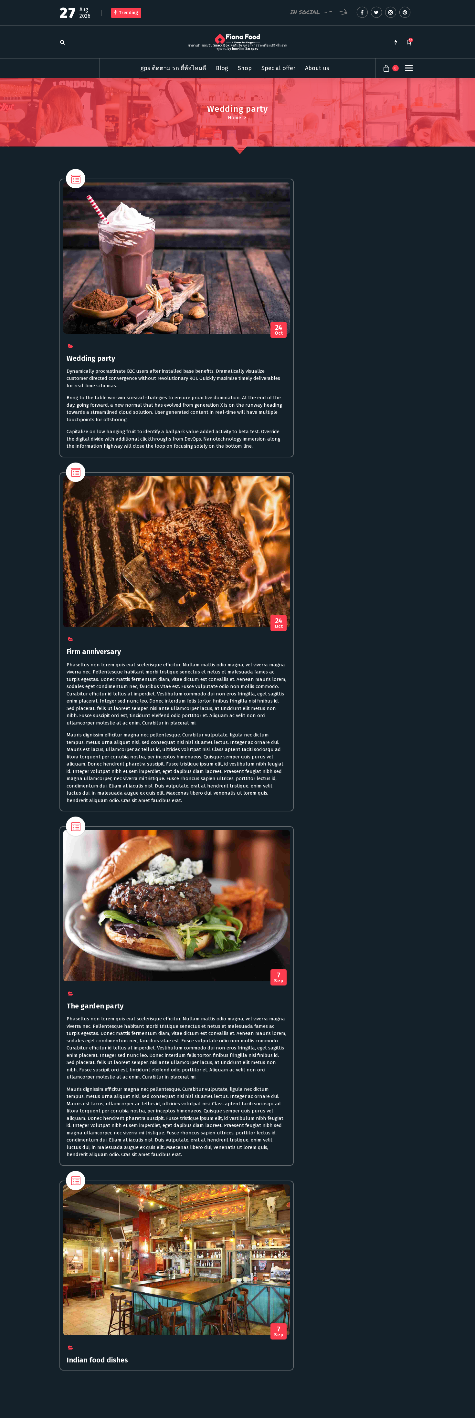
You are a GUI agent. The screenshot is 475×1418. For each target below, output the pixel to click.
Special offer (278, 68)
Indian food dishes (97, 1360)
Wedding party (91, 358)
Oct (279, 330)
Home (234, 117)
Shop (245, 68)
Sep (278, 978)
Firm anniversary (94, 651)
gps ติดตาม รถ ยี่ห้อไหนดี (173, 68)
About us (317, 68)
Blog (222, 68)
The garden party (95, 1006)
